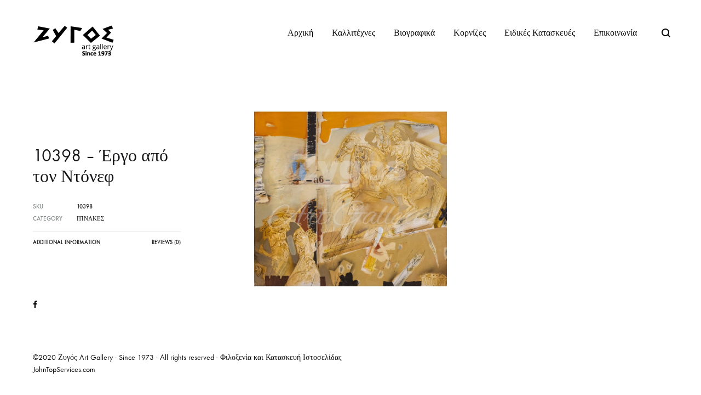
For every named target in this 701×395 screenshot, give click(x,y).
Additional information (66, 242)
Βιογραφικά (414, 32)
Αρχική (300, 32)
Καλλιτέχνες (353, 32)
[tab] (66, 245)
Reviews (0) (166, 242)
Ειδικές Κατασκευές (539, 32)
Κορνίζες (469, 32)
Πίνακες (90, 218)
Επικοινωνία (615, 32)
